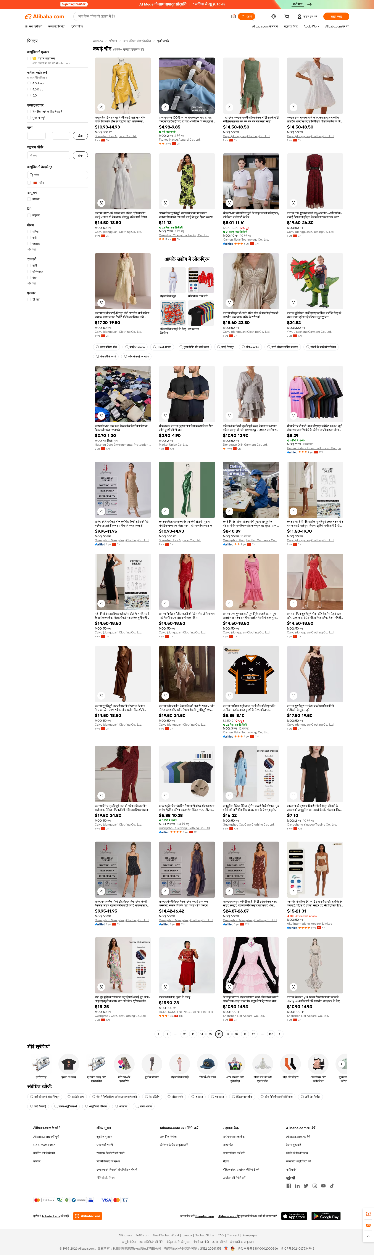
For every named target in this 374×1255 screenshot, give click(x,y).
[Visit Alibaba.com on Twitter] (306, 1185)
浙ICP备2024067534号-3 (297, 1248)
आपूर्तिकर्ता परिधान (98, 1106)
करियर (36, 1161)
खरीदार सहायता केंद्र (234, 1136)
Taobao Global (204, 1235)
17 (228, 1034)
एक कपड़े (219, 1096)
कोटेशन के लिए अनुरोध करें (174, 1145)
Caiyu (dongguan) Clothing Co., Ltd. (246, 136)
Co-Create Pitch (44, 1145)
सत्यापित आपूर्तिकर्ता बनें (298, 1161)
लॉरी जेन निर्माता (312, 1096)
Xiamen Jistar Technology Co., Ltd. (246, 239)
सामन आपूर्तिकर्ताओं (68, 1106)
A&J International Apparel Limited (309, 923)
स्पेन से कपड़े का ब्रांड (138, 356)
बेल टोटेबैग (154, 1096)
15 (210, 1034)
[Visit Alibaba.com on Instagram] (314, 1185)
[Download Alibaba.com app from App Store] (294, 1216)
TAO (221, 1235)
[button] (233, 16)
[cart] (287, 17)
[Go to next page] (280, 1034)
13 (193, 1034)
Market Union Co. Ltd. (173, 444)
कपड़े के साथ (78, 1096)
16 (219, 1034)
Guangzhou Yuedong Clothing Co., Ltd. (184, 828)
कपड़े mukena (137, 347)
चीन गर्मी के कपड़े (108, 356)
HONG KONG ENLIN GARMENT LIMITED (186, 1012)
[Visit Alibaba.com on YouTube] (323, 1185)
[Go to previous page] (158, 1034)
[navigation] (57, 538)
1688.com (142, 1235)
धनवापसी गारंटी (105, 1145)
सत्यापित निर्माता (168, 1136)
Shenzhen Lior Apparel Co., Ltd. (116, 136)
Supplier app (204, 1216)
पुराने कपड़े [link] (163, 41)
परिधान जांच (177, 1096)
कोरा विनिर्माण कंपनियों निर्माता (279, 1096)
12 (184, 1034)
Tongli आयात (164, 347)
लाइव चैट (228, 1145)
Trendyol (233, 1235)
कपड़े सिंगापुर (227, 347)
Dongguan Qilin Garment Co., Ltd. (245, 444)
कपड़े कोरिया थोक (108, 347)
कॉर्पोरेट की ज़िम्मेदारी (44, 1153)
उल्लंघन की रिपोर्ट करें (234, 1177)
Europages (250, 1235)
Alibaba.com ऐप (229, 1216)
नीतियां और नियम (105, 1177)
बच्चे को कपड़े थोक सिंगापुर (46, 1096)
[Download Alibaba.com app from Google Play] (326, 1216)
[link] (368, 1214)
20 (253, 1034)
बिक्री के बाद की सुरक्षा (108, 1161)
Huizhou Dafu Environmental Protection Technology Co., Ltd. (123, 444)
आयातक (123, 1106)
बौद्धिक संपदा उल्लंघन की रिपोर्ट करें (241, 1169)
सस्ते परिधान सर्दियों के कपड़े (285, 347)
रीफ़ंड (226, 1161)
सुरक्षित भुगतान (104, 1136)
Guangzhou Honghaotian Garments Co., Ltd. (251, 540)
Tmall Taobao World (166, 1235)
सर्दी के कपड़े (40, 1106)
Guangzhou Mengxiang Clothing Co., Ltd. (122, 540)
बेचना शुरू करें (293, 1145)
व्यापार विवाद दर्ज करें (234, 1153)
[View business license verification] (226, 1248)
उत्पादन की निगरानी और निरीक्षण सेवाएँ (117, 1169)
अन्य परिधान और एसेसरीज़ (137, 41)
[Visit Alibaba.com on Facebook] (288, 1185)
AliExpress (125, 1235)
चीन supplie (252, 347)
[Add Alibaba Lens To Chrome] (87, 1216)
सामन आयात (146, 1106)
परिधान (113, 41)
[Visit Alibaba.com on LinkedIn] (297, 1185)
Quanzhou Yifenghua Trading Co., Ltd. (184, 235)
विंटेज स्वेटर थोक (244, 1096)
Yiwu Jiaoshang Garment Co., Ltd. (309, 331)
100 (271, 1034)
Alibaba (98, 41)
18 (236, 1034)
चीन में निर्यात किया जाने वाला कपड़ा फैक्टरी (117, 1096)
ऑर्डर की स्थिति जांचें (297, 1153)
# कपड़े (199, 1096)
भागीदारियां (291, 1169)
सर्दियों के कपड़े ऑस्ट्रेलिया (323, 347)
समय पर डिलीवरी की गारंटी (110, 1153)
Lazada (187, 1235)
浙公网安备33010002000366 (257, 1248)
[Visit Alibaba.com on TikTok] (332, 1185)
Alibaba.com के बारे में (46, 1127)
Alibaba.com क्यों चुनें (46, 1136)
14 (201, 1034)
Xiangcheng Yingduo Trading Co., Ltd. (312, 824)
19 (245, 1034)
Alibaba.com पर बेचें (298, 1136)
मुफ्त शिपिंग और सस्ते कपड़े (196, 347)
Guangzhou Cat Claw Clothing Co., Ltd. (248, 824)
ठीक (80, 136)
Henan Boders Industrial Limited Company (315, 448)
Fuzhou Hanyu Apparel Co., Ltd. (179, 139)
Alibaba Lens (51, 1216)
